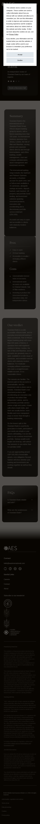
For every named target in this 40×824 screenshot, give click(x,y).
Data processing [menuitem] (6, 807)
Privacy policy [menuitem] (6, 815)
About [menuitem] (6, 589)
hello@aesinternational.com (14, 563)
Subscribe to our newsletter (14, 595)
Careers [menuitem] (7, 579)
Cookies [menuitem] (4, 811)
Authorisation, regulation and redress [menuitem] (12, 799)
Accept (20, 54)
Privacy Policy (13, 34)
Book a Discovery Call (17, 88)
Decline (20, 60)
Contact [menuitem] (7, 584)
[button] (20, 501)
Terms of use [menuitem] (5, 803)
